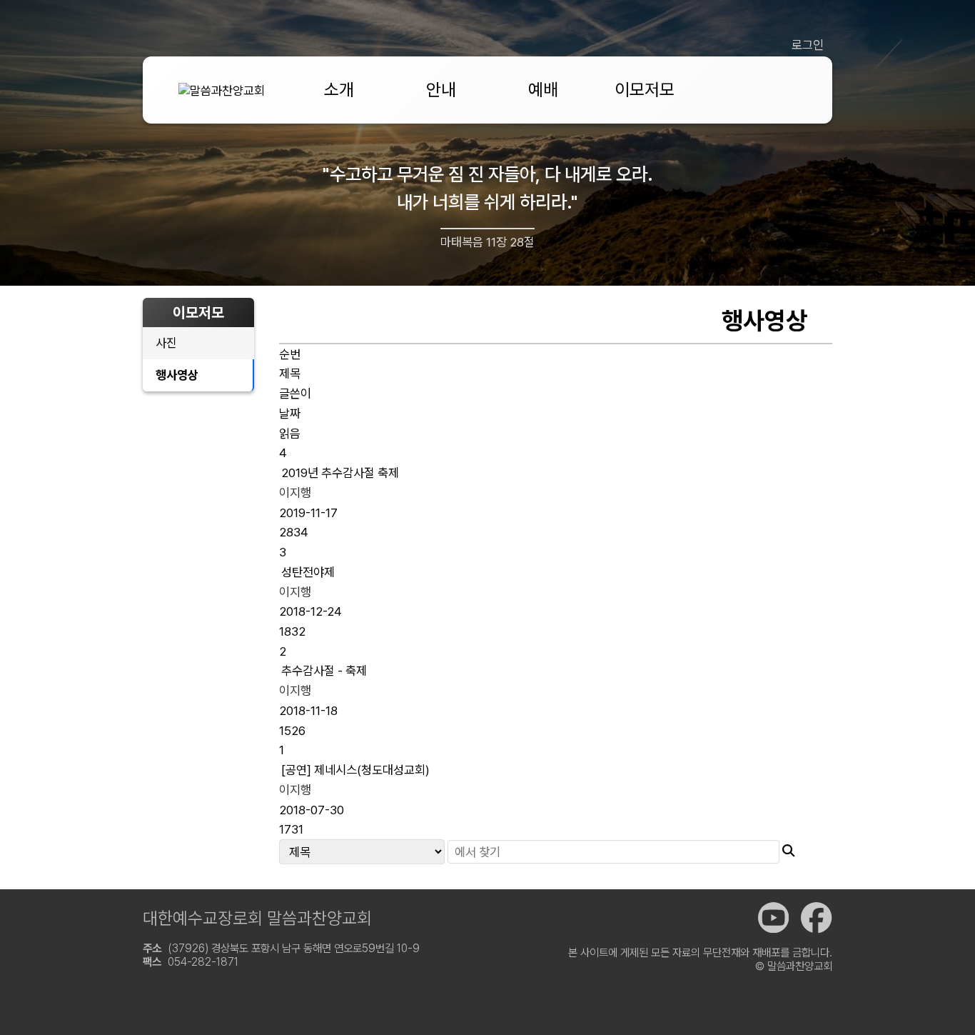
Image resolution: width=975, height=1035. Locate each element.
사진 (166, 342)
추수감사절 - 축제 (324, 670)
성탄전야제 (308, 571)
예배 (543, 89)
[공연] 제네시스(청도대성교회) (355, 769)
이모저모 (645, 89)
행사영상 (177, 374)
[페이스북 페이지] (816, 918)
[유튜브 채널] (773, 918)
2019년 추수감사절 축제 (340, 472)
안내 (441, 89)
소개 (339, 89)
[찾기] (788, 850)
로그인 (808, 44)
